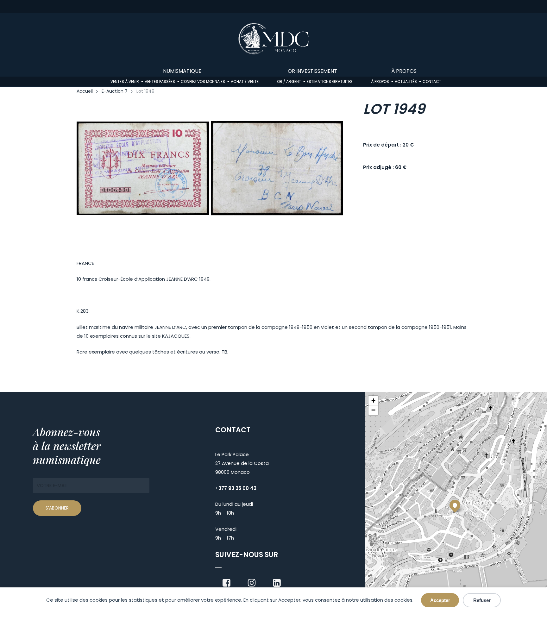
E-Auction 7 (115, 91)
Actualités (406, 81)
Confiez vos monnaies (203, 81)
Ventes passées (160, 81)
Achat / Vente (245, 81)
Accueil (85, 91)
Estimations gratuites (330, 81)
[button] (455, 505)
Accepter (440, 600)
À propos (380, 81)
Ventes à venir (124, 81)
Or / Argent (289, 81)
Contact (432, 81)
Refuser (482, 600)
